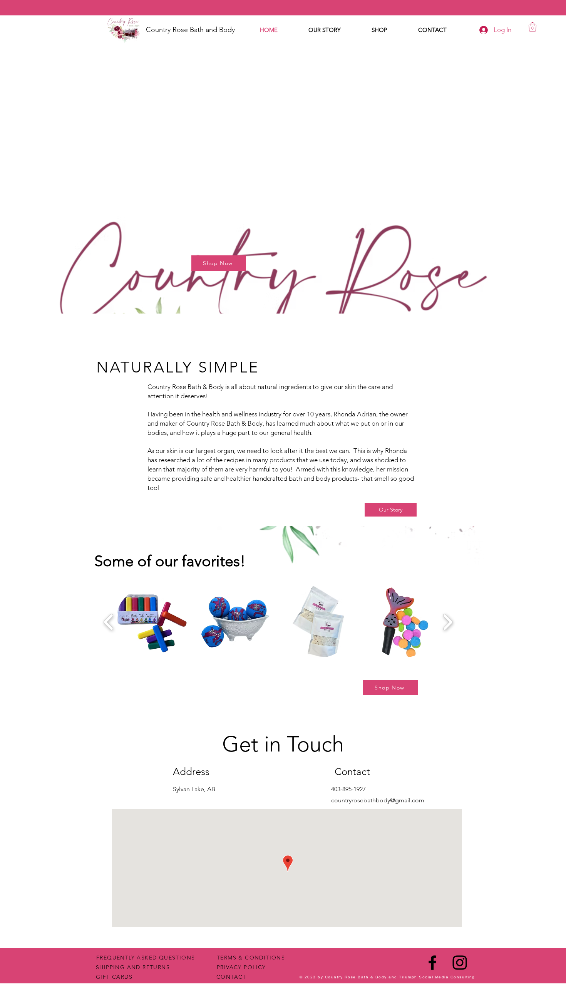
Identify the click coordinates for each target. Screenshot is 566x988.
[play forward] (447, 622)
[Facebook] (432, 962)
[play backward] (108, 622)
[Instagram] (459, 962)
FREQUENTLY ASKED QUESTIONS (145, 957)
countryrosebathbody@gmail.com (377, 800)
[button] (532, 27)
